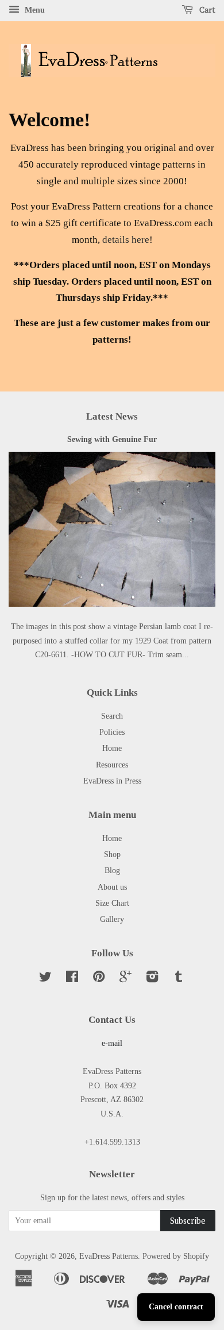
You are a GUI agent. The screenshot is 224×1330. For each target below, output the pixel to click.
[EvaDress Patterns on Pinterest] (98, 978)
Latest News (112, 416)
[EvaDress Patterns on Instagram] (152, 978)
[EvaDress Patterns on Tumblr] (178, 978)
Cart (206, 9)
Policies (112, 731)
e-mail (112, 1043)
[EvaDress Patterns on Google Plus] (125, 978)
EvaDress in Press (112, 780)
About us (112, 886)
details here (125, 239)
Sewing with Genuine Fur (112, 439)
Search (112, 715)
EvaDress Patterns (108, 1256)
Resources (112, 764)
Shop (112, 854)
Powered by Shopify (175, 1256)
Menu (33, 10)
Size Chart (112, 903)
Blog (112, 870)
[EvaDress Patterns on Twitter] (45, 978)
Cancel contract (176, 1306)
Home (112, 748)
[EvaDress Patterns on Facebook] (72, 978)
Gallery (112, 919)
